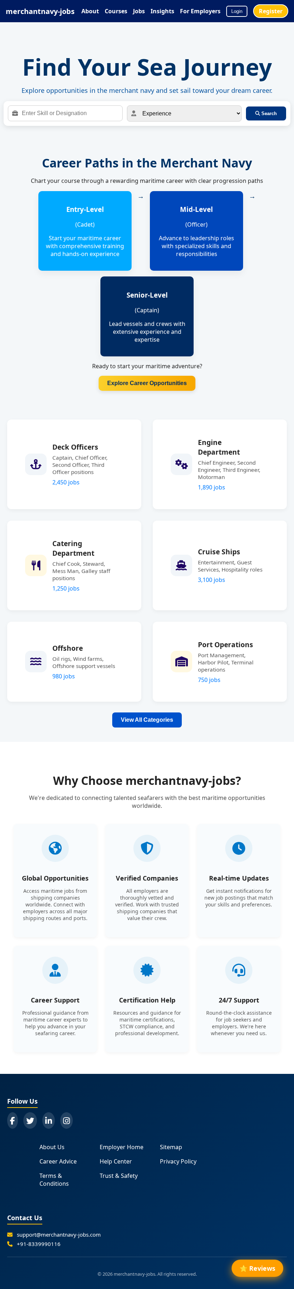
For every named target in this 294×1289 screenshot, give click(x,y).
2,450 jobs (66, 482)
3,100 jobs (211, 580)
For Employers (200, 11)
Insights (162, 11)
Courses (116, 11)
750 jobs (209, 680)
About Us (52, 1147)
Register (271, 11)
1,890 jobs (211, 487)
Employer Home (121, 1147)
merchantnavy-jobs (40, 11)
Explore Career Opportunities (147, 383)
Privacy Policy (178, 1161)
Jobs (139, 11)
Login (236, 11)
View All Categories (147, 720)
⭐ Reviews (257, 1269)
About (90, 11)
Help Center (116, 1161)
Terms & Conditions (54, 1180)
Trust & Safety (119, 1176)
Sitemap (171, 1147)
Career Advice (58, 1161)
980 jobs (63, 676)
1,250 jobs (66, 588)
